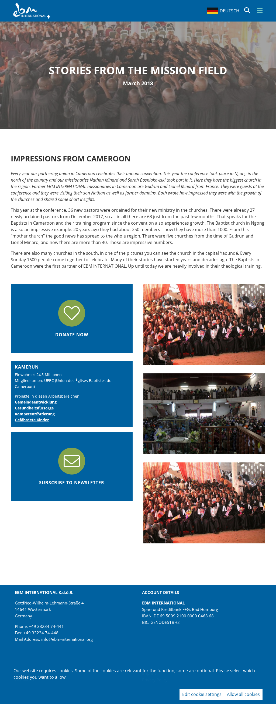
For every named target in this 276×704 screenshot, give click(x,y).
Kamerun (27, 367)
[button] (259, 10)
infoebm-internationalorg (67, 639)
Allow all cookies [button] (243, 694)
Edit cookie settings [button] (202, 694)
